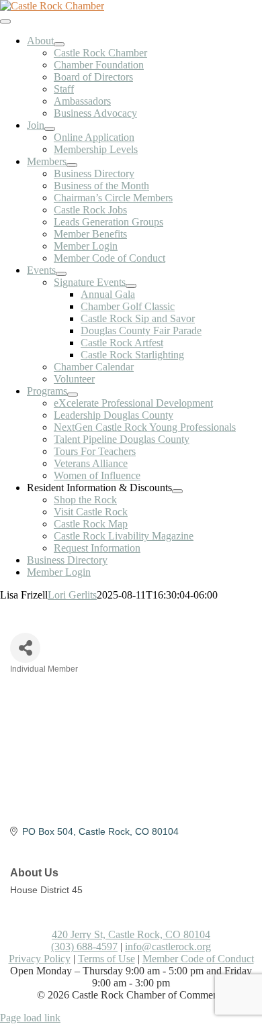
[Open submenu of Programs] (72, 395)
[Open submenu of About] (59, 44)
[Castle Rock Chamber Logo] (52, 5)
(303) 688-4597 (84, 946)
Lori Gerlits (72, 595)
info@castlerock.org (168, 946)
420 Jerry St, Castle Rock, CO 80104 (131, 934)
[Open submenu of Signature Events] (131, 286)
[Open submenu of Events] (61, 274)
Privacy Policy (40, 958)
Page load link (30, 1017)
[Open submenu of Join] (49, 129)
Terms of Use (106, 958)
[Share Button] (25, 648)
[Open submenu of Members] (72, 165)
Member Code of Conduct (198, 958)
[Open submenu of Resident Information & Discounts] (177, 491)
